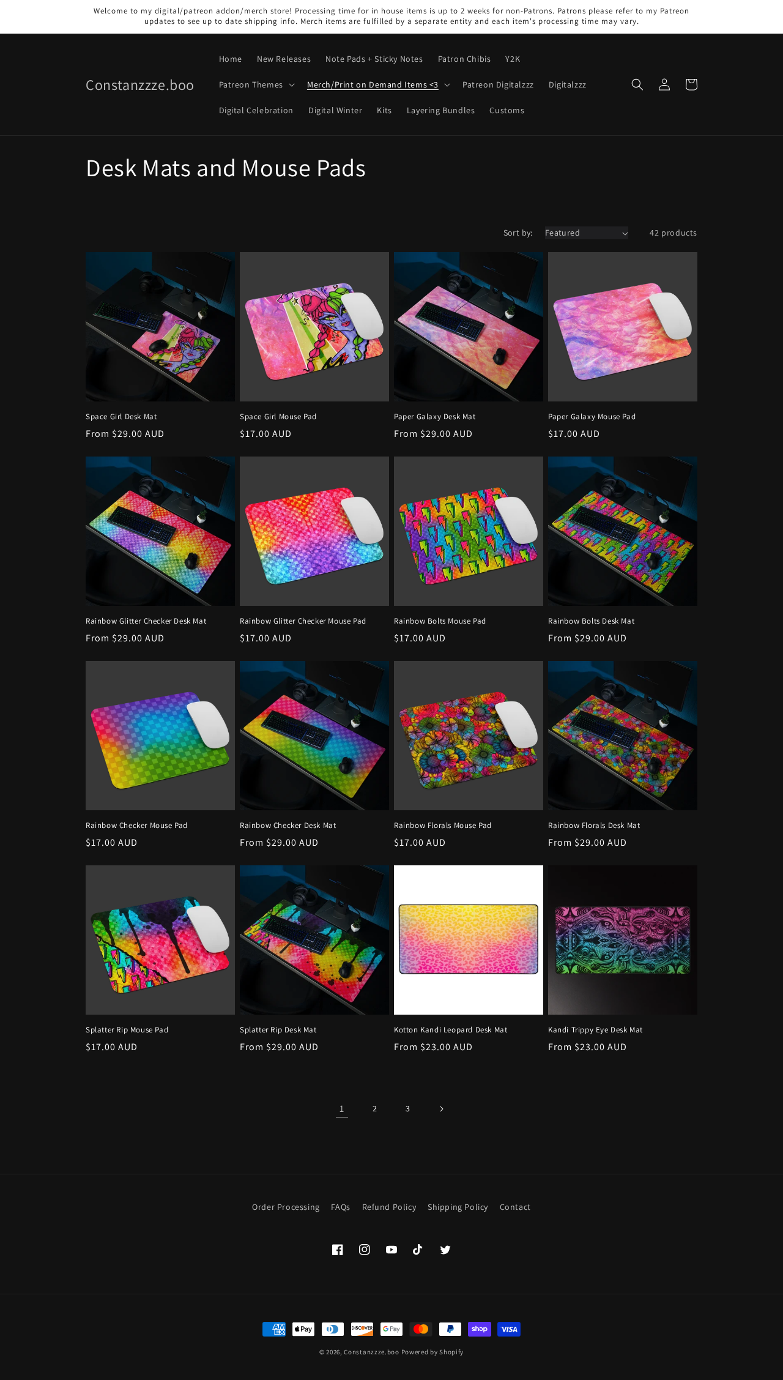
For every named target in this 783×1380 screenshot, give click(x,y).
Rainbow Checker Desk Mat (288, 825)
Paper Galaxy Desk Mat (435, 417)
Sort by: (518, 232)
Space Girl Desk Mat (121, 417)
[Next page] (441, 1108)
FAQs (340, 1206)
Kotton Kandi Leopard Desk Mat (450, 1030)
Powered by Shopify (432, 1352)
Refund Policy (389, 1206)
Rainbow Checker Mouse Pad (137, 825)
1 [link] (342, 1108)
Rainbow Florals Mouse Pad (443, 825)
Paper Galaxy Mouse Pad (592, 417)
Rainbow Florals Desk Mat (594, 825)
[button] (256, 84)
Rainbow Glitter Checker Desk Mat (146, 621)
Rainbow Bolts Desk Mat (591, 621)
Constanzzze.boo (371, 1352)
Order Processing (286, 1206)
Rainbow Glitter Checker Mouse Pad (303, 621)
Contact (515, 1206)
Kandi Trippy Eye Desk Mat (595, 1030)
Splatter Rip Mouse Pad (127, 1030)
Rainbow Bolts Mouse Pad (440, 621)
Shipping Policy (458, 1206)
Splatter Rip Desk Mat (278, 1030)
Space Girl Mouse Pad (278, 417)
